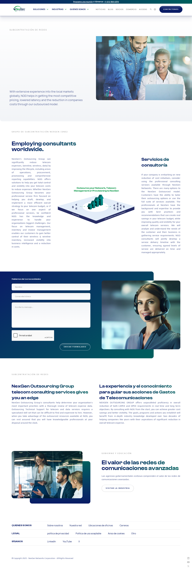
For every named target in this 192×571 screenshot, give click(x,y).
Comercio (131, 9)
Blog (110, 9)
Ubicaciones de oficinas (100, 525)
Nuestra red (76, 525)
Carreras (124, 525)
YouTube (67, 541)
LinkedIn (51, 541)
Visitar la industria (118, 488)
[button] (40, 9)
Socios (119, 9)
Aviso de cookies (116, 533)
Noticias (100, 9)
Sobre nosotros (55, 525)
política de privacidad (58, 533)
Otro (133, 533)
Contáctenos (171, 9)
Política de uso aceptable (88, 533)
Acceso (143, 9)
